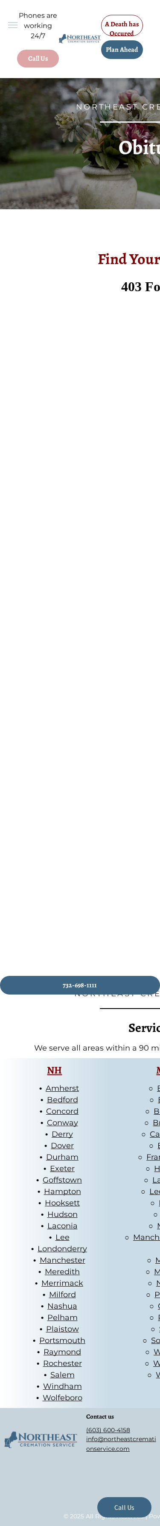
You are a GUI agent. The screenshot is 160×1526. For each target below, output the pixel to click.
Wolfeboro (62, 1397)
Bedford (62, 1099)
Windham (62, 1386)
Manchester (62, 1260)
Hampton (62, 1191)
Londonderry (62, 1248)
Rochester (62, 1363)
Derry (62, 1134)
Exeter (62, 1168)
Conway (62, 1122)
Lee (62, 1237)
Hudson (62, 1214)
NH (54, 1070)
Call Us (124, 1507)
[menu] (12, 25)
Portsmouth (62, 1340)
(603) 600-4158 (108, 1430)
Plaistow (62, 1329)
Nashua (62, 1306)
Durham (62, 1157)
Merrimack (62, 1283)
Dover (62, 1145)
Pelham (62, 1317)
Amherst (62, 1088)
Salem (62, 1375)
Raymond (62, 1352)
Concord (62, 1111)
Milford (62, 1294)
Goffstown (62, 1180)
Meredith (62, 1271)
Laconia (62, 1226)
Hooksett (62, 1203)
